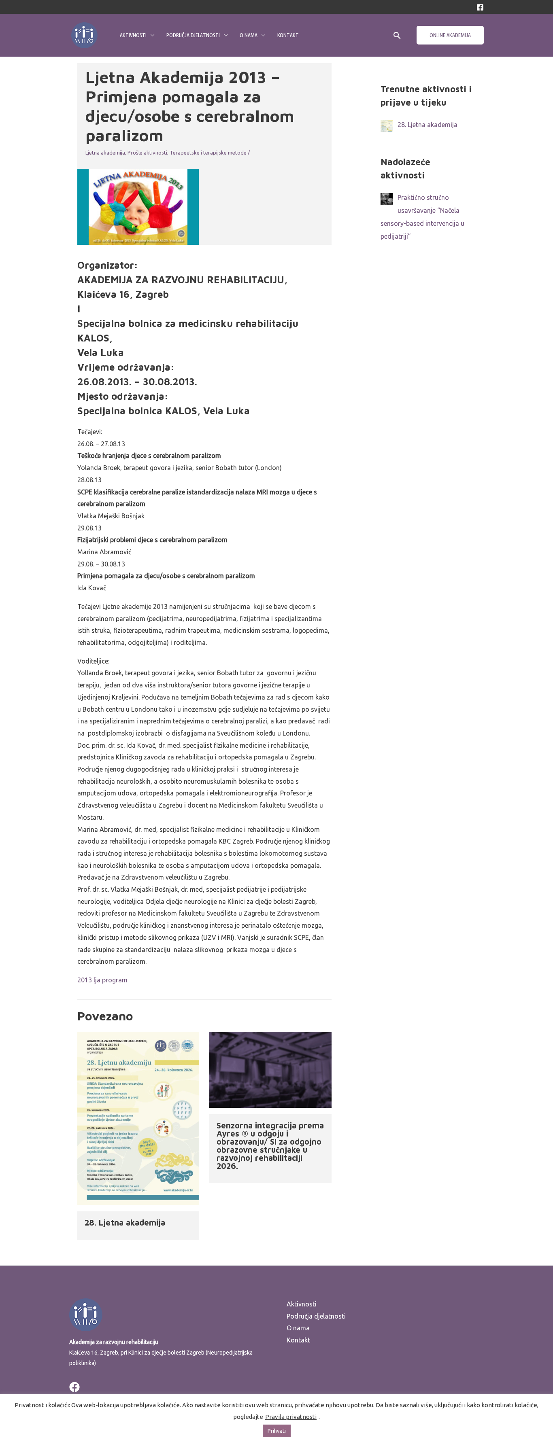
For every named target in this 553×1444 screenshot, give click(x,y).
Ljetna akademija (105, 152)
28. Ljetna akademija (125, 1222)
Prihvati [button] (277, 1430)
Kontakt (288, 35)
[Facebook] (480, 7)
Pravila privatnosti (291, 1416)
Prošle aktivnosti (147, 152)
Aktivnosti (133, 35)
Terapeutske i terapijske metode (208, 152)
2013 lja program (102, 980)
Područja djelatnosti (193, 35)
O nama (248, 35)
